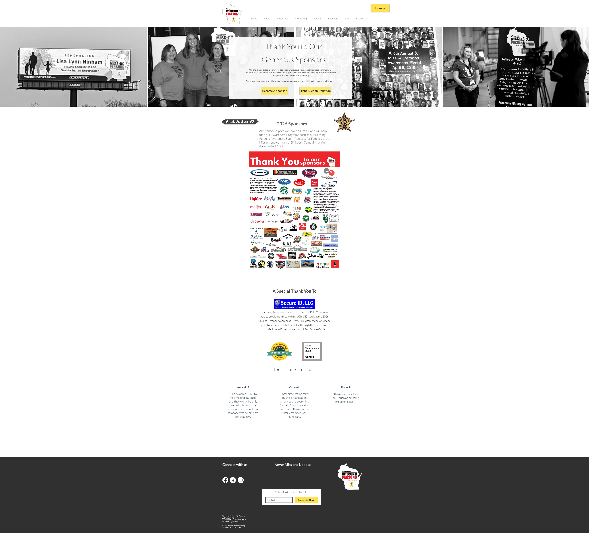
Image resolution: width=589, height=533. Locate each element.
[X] (233, 480)
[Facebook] (225, 480)
